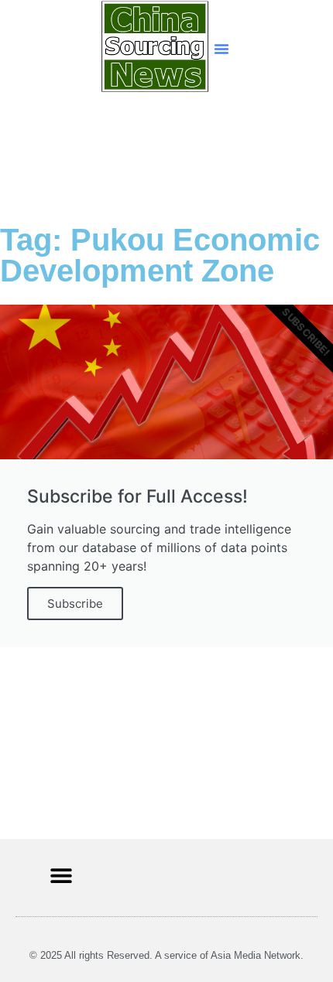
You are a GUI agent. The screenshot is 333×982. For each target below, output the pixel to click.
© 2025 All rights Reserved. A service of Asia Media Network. (166, 955)
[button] (221, 48)
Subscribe (75, 603)
